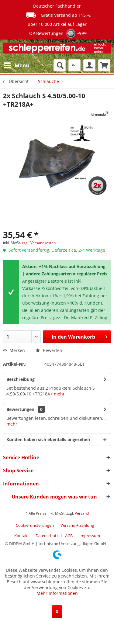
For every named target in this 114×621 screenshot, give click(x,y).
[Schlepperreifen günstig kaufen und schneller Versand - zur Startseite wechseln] (57, 49)
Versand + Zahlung (77, 525)
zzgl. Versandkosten (39, 242)
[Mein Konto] (89, 65)
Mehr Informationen (57, 593)
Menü (22, 65)
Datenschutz (47, 535)
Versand (82, 513)
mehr (59, 394)
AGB (69, 535)
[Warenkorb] (104, 65)
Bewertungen (20, 409)
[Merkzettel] (74, 65)
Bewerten (52, 350)
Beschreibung (20, 379)
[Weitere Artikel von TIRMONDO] (99, 114)
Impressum (89, 535)
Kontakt (21, 535)
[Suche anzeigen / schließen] (60, 65)
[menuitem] (16, 65)
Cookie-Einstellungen (35, 525)
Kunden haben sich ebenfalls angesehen (48, 439)
